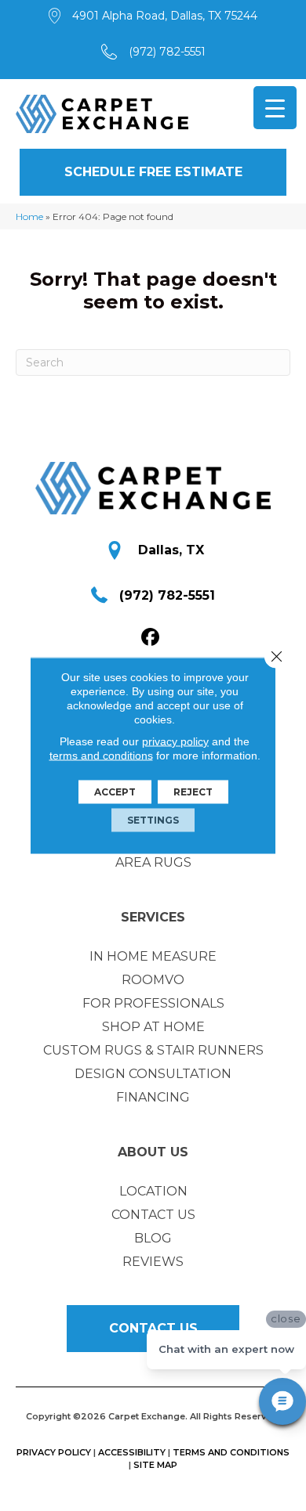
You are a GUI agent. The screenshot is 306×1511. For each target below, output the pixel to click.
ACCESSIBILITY (132, 1452)
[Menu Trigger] (275, 107)
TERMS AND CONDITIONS (231, 1452)
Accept (115, 792)
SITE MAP (155, 1464)
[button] (153, 172)
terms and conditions (101, 755)
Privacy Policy (53, 1452)
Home (29, 216)
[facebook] (151, 637)
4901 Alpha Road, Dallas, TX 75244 (164, 16)
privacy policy (175, 741)
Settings (153, 820)
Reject (193, 792)
